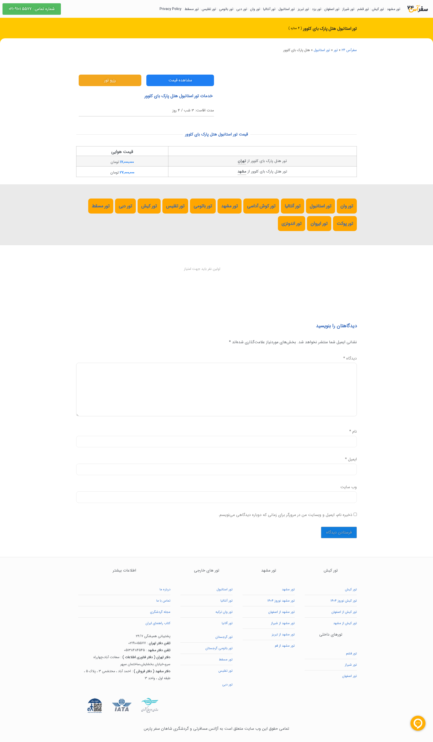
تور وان (255, 9)
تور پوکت (345, 223)
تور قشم (363, 9)
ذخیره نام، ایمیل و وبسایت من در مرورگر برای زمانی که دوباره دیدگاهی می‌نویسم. (285, 515)
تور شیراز (348, 9)
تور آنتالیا (269, 9)
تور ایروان (319, 223)
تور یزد (316, 9)
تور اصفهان (331, 9)
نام (353, 432)
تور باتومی (226, 9)
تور (336, 50)
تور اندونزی (291, 223)
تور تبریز (303, 9)
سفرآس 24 (349, 50)
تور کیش (378, 9)
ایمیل (351, 459)
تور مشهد (393, 9)
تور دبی (241, 9)
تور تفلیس (209, 9)
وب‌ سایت (348, 487)
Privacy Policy (170, 9)
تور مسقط (191, 9)
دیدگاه (350, 358)
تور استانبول (286, 9)
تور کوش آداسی (261, 206)
